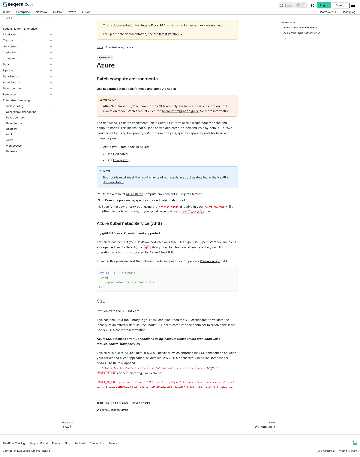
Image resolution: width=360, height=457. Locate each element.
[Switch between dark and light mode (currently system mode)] (312, 5)
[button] (28, 40)
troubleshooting (141, 402)
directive (186, 206)
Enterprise (23, 11)
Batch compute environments (301, 27)
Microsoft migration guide (180, 111)
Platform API (328, 11)
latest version (169, 34)
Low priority (121, 160)
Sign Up (341, 5)
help (115, 402)
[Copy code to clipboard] (233, 273)
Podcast (80, 443)
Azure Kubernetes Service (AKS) (302, 32)
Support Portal (38, 443)
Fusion (86, 11)
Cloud (6, 11)
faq (107, 402)
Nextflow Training (14, 443)
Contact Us (97, 443)
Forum (56, 443)
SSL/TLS (109, 330)
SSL (286, 38)
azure (125, 402)
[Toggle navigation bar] (353, 5)
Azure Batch (134, 194)
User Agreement (326, 450)
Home (100, 47)
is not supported (132, 252)
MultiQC (58, 11)
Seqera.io (114, 443)
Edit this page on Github (114, 409)
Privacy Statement (347, 450)
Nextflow (41, 11)
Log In (324, 5)
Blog (67, 443)
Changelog (349, 11)
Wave (72, 11)
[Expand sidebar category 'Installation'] (52, 34)
